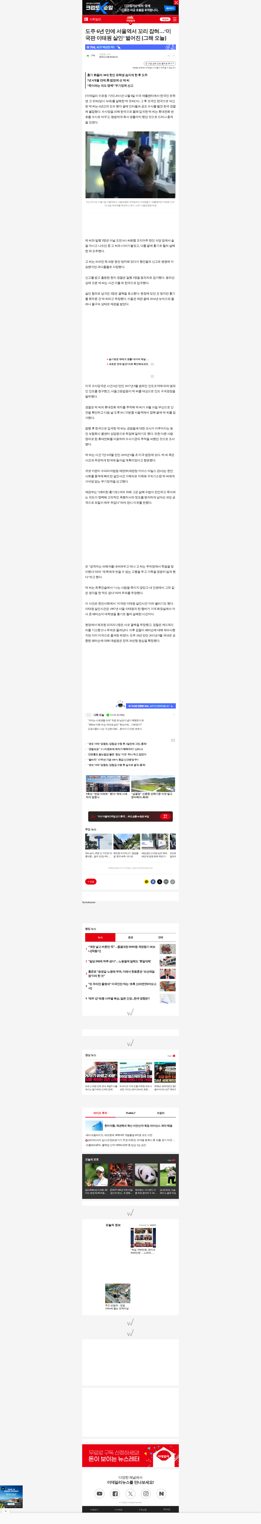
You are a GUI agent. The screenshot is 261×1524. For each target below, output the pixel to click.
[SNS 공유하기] (173, 56)
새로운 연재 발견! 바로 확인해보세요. (129, 364)
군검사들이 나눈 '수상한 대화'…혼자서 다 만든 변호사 (113, 729)
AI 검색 (165, 19)
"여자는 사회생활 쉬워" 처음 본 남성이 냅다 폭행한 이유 (114, 720)
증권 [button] (130, 937)
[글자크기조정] (168, 56)
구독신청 (143, 1509)
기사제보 (118, 1509)
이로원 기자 (104, 54)
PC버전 (166, 1509)
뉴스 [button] (100, 937)
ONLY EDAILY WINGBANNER (130, 19)
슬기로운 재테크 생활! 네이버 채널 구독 (130, 359)
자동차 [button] (160, 1113)
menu (175, 19)
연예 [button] (160, 937)
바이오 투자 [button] (100, 1113)
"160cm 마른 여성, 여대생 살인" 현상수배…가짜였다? (113, 724)
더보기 (170, 1056)
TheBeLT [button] (130, 1113)
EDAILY (86, 19)
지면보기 (94, 1509)
